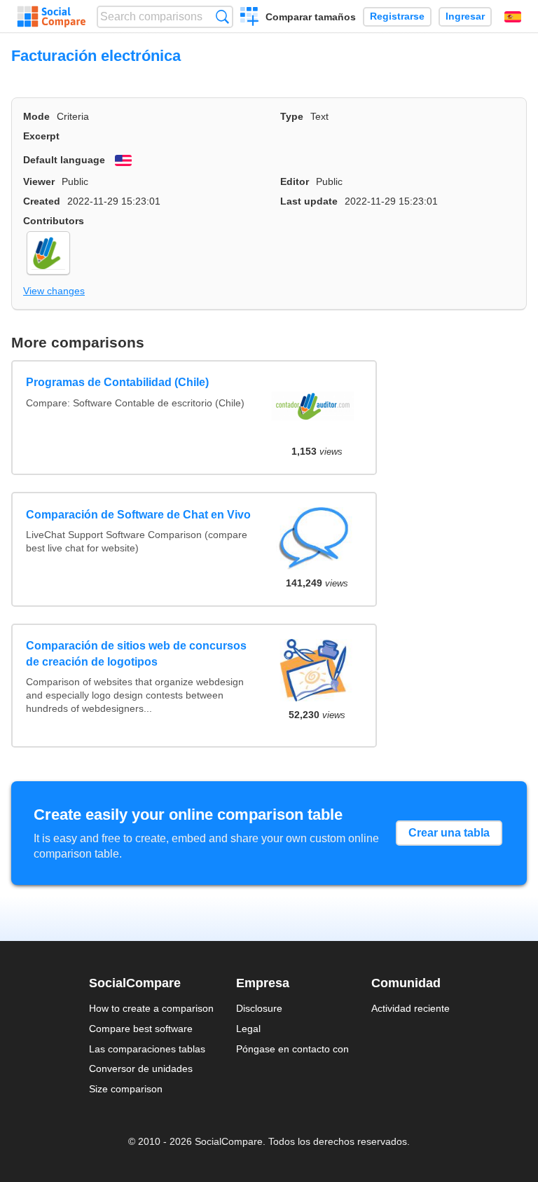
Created (41, 201)
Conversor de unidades (141, 1068)
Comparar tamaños (310, 16)
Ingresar (465, 16)
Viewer (39, 181)
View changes (54, 290)
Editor (294, 181)
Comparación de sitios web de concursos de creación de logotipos (136, 653)
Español (512, 16)
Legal (248, 1028)
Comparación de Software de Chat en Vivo (138, 515)
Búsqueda (222, 16)
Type (291, 116)
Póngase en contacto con (292, 1048)
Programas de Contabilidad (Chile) (117, 382)
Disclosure (259, 1008)
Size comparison (126, 1088)
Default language (64, 159)
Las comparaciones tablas (147, 1048)
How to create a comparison (151, 1008)
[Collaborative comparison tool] (51, 17)
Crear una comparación (249, 18)
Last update (309, 201)
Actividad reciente (410, 1008)
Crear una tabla (449, 833)
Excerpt (41, 136)
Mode (36, 116)
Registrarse (397, 16)
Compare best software (141, 1028)
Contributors (53, 220)
